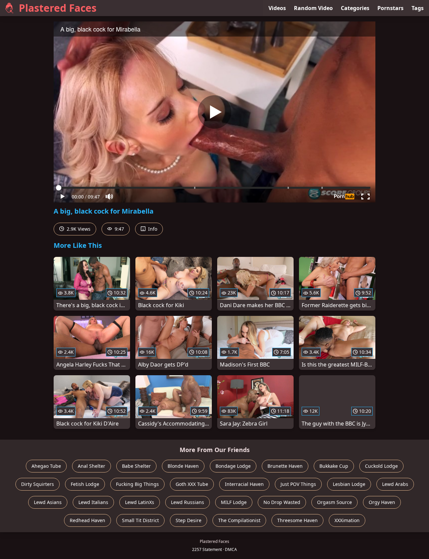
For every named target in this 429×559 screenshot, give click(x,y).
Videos (277, 8)
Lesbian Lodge (349, 484)
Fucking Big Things (137, 484)
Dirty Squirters (37, 484)
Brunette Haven (285, 466)
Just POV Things (298, 484)
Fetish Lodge (85, 484)
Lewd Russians (187, 502)
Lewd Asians (48, 502)
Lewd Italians (93, 502)
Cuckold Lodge (381, 466)
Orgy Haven (382, 502)
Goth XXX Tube (192, 484)
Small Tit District (140, 520)
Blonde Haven (183, 466)
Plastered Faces (58, 8)
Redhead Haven (87, 520)
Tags (418, 8)
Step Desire (188, 520)
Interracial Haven (244, 484)
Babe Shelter (136, 466)
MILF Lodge (234, 502)
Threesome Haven (297, 520)
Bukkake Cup (333, 466)
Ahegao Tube (46, 466)
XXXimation (347, 520)
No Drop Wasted (281, 502)
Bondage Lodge (233, 466)
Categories (355, 8)
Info (152, 229)
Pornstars (390, 8)
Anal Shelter (91, 466)
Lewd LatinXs (139, 502)
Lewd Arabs (395, 484)
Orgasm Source (334, 502)
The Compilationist (239, 520)
